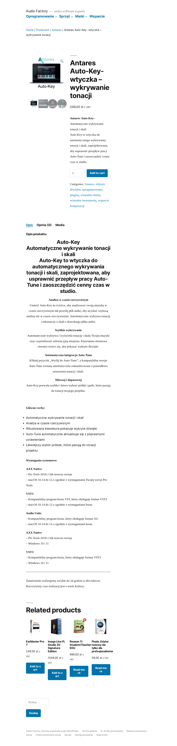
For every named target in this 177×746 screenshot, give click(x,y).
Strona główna (89, 731)
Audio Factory (37, 11)
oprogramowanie (92, 189)
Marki (79, 16)
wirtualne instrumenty (83, 200)
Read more (79, 671)
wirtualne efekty (90, 195)
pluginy (74, 195)
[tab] (29, 225)
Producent (42, 30)
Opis (29, 225)
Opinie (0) (44, 225)
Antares (56, 30)
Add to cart (97, 173)
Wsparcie (97, 16)
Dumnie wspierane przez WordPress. (60, 731)
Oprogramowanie (40, 16)
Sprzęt (64, 16)
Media (60, 225)
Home (29, 30)
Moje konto (102, 735)
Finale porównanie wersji (48, 735)
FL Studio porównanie (112, 731)
